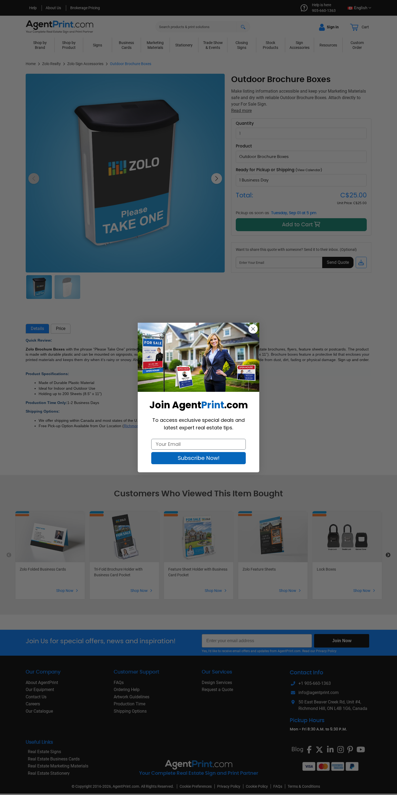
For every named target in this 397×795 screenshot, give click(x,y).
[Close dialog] (253, 329)
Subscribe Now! (199, 458)
